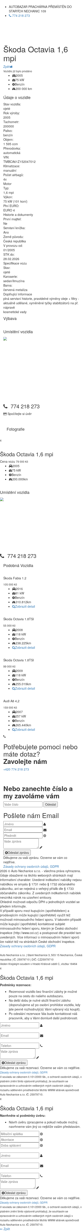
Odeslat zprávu (18, 852)
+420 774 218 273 (16, 769)
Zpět (6, 66)
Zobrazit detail (25, 606)
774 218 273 (20, 15)
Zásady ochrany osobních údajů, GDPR (31, 866)
